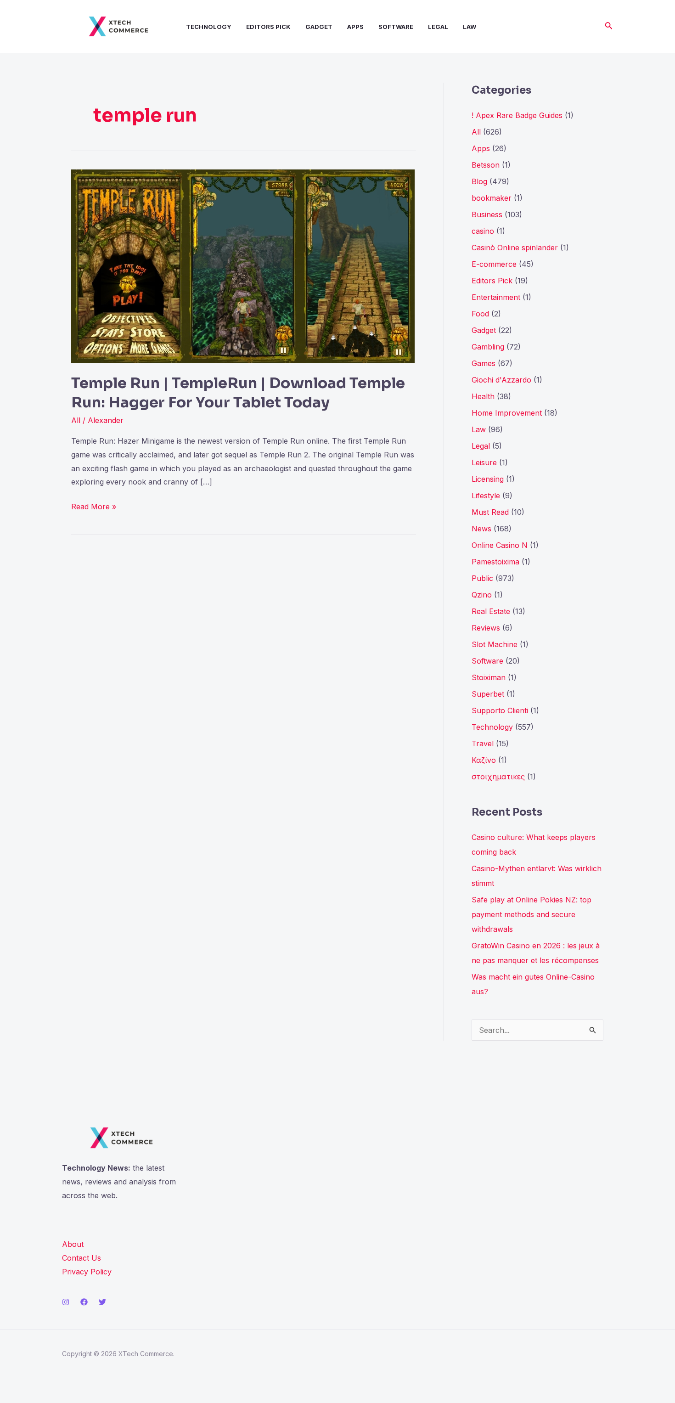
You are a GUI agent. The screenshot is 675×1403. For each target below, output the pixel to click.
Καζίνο (484, 760)
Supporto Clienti (500, 710)
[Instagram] (65, 1302)
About (73, 1244)
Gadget (318, 26)
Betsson (486, 164)
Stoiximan (489, 677)
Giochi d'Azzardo (501, 379)
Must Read (490, 512)
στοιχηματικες (498, 776)
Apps (355, 26)
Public (482, 578)
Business (487, 214)
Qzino (482, 594)
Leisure (484, 462)
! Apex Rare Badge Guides (517, 115)
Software (395, 26)
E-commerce (494, 264)
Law (469, 26)
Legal (438, 26)
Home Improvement (507, 412)
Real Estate (491, 611)
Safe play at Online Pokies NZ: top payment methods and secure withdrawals (531, 914)
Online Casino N (500, 545)
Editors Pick (268, 26)
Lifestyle (486, 495)
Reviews (486, 627)
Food (480, 313)
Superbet (488, 694)
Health (483, 396)
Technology (208, 26)
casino (483, 231)
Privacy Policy (87, 1271)
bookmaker (492, 198)
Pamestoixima (495, 561)
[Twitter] (102, 1302)
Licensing (488, 479)
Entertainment (496, 297)
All (75, 420)
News (481, 528)
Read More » (93, 505)
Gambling (488, 346)
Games (483, 363)
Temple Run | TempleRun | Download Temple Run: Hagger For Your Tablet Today (238, 392)
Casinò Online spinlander (515, 247)
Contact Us (81, 1257)
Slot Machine (495, 644)
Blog (479, 181)
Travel (483, 743)
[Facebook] (84, 1302)
